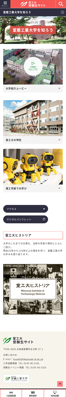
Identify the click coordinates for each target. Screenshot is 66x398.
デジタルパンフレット (19, 219)
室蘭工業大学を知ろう (17, 12)
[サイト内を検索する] (61, 4)
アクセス (12, 208)
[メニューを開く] (62, 12)
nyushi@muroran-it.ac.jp (28, 358)
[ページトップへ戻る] (60, 384)
